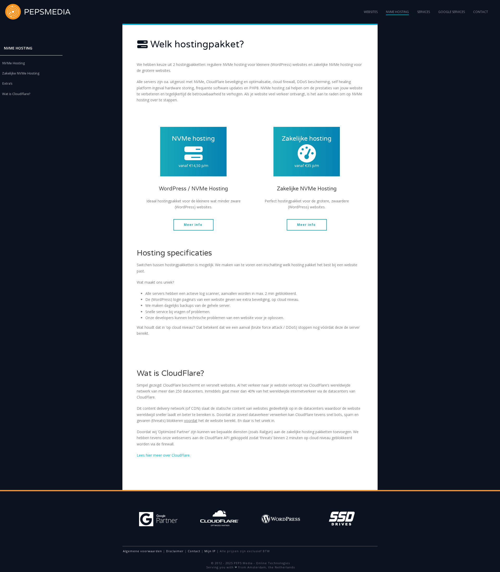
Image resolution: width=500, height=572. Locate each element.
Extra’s (7, 83)
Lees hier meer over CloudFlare (163, 455)
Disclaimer (175, 551)
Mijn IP (210, 551)
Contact (480, 12)
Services (423, 12)
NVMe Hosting (397, 12)
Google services (451, 12)
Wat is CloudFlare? (16, 94)
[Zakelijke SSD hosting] (306, 153)
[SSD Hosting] (193, 153)
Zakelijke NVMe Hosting (21, 73)
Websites (371, 12)
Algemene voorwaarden (142, 551)
